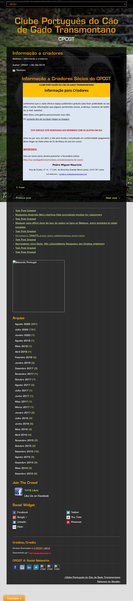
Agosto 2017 (22, 385)
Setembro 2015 (24, 452)
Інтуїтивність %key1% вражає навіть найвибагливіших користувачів (50, 236)
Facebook (22, 512)
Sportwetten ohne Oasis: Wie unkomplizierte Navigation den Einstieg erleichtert (60, 244)
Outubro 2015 (23, 446)
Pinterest (76, 522)
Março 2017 (22, 407)
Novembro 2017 (24, 374)
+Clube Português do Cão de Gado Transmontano (92, 577)
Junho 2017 (22, 396)
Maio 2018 (21, 346)
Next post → (113, 198)
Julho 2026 (21, 330)
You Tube (76, 517)
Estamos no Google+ (108, 582)
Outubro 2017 (23, 380)
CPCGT (24, 65)
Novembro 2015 (24, 440)
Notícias (17, 59)
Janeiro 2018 (22, 363)
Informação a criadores (36, 59)
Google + (22, 517)
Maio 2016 (21, 429)
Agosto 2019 (22, 341)
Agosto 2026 (22, 324)
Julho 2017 (21, 391)
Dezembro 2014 (24, 463)
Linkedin (21, 522)
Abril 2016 (21, 435)
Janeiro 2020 (22, 335)
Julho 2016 (21, 418)
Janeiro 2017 (22, 413)
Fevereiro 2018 (23, 357)
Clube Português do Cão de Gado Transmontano (66, 26)
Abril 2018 (21, 352)
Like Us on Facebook (36, 496)
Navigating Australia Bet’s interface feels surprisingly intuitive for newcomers (58, 215)
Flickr (20, 527)
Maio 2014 (21, 468)
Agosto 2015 (22, 457)
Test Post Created (25, 211)
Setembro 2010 (24, 474)
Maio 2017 (21, 402)
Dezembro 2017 (24, 368)
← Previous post (22, 198)
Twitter (75, 512)
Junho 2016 (22, 424)
